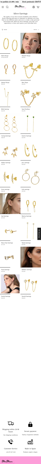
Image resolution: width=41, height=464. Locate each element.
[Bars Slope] (30, 70)
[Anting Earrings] (10, 123)
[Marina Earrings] (30, 203)
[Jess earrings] (30, 150)
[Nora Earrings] (10, 257)
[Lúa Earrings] (10, 203)
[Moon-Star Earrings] (10, 230)
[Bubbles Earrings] (30, 257)
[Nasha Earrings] (30, 230)
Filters (5, 29)
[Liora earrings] (10, 176)
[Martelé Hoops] (30, 43)
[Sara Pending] (30, 96)
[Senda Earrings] (10, 283)
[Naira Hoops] (10, 43)
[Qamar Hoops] (10, 70)
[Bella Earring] (10, 96)
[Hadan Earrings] (10, 150)
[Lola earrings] (30, 176)
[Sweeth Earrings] (30, 283)
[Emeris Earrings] (30, 123)
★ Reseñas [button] (39, 233)
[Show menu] (3, 7)
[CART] (38, 7)
